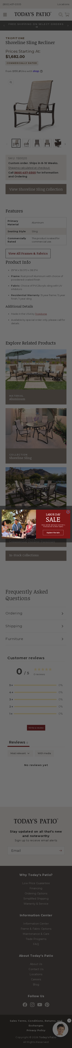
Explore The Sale (53, 532)
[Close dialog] (68, 511)
